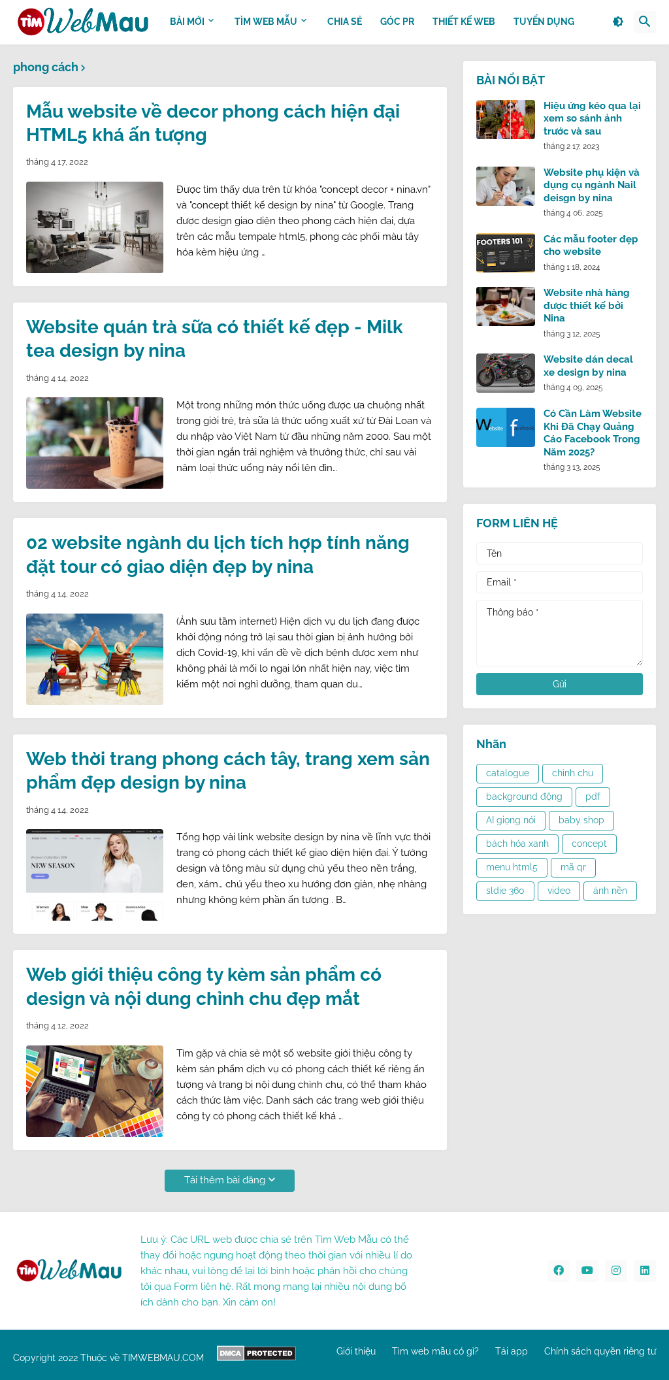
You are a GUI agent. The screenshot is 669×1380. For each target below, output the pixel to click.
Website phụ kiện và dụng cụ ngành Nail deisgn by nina (592, 185)
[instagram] (616, 1271)
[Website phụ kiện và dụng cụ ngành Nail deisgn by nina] (505, 186)
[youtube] (587, 1271)
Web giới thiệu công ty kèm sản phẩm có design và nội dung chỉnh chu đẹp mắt (204, 986)
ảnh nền (610, 890)
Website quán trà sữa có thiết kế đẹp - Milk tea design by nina (214, 338)
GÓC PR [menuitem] (397, 21)
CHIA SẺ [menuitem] (344, 21)
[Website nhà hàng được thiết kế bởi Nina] (505, 306)
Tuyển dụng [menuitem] (544, 21)
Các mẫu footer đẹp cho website (591, 245)
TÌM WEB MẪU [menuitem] (266, 21)
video (558, 890)
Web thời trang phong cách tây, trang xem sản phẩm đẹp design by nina (228, 770)
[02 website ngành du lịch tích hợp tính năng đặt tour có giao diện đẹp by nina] (94, 659)
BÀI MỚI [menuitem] (187, 21)
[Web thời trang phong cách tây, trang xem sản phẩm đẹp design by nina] (94, 875)
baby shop (581, 820)
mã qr (573, 867)
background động (524, 796)
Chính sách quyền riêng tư (600, 1351)
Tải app (511, 1351)
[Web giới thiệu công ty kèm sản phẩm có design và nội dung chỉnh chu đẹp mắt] (94, 1091)
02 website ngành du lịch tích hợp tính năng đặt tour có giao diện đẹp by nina (218, 554)
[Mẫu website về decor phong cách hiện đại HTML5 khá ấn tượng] (94, 227)
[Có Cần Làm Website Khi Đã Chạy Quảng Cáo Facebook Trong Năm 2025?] (505, 427)
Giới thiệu (356, 1351)
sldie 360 (505, 890)
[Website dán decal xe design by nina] (505, 373)
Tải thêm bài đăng (224, 1180)
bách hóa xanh (517, 843)
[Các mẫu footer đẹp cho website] (505, 252)
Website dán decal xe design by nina (588, 365)
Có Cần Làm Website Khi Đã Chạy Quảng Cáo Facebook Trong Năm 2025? (593, 433)
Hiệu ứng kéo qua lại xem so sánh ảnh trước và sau (592, 118)
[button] (618, 22)
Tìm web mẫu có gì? (435, 1351)
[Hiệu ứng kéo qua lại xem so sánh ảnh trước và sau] (505, 119)
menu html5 (512, 867)
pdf (592, 796)
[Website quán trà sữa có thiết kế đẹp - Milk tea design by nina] (94, 443)
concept (589, 843)
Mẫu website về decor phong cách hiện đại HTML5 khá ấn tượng (213, 123)
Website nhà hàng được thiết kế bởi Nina (587, 305)
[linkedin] (645, 1271)
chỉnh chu (572, 773)
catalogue (507, 773)
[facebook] (558, 1271)
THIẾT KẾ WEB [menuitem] (463, 21)
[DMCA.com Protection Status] (256, 1358)
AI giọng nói (511, 820)
